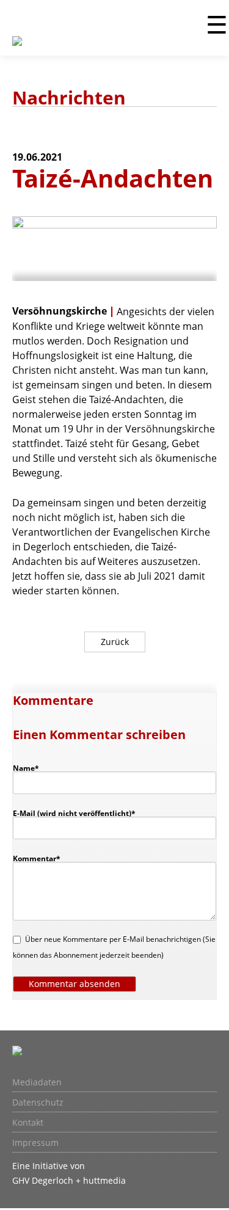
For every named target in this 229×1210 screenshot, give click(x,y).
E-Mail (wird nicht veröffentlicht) (74, 812)
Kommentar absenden (74, 984)
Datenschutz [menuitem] (38, 1102)
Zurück (115, 641)
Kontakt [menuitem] (27, 1122)
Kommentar (36, 858)
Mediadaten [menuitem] (37, 1082)
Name (32, 767)
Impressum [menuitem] (35, 1142)
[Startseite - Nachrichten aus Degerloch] (17, 48)
